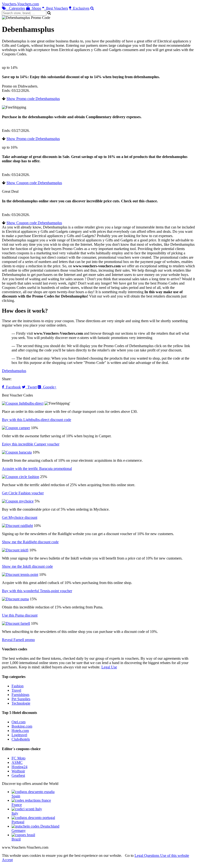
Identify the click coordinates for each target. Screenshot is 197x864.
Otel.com (18, 722)
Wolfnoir (18, 771)
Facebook (12, 387)
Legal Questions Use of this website (162, 855)
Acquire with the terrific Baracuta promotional (37, 469)
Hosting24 (19, 767)
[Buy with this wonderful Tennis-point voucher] (20, 574)
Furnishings (20, 695)
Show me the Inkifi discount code (27, 566)
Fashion (18, 686)
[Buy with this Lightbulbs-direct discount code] (22, 403)
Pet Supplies (21, 699)
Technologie (21, 703)
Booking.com (22, 726)
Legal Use (109, 667)
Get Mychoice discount (19, 517)
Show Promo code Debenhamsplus (33, 99)
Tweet (31, 387)
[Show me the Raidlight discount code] (17, 526)
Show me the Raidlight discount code (30, 542)
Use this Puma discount (19, 615)
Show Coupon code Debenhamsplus (34, 183)
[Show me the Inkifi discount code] (15, 550)
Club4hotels (21, 739)
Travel (16, 690)
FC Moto (18, 758)
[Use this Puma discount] (15, 599)
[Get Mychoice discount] (18, 501)
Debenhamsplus (14, 371)
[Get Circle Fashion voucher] (20, 477)
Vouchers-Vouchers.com (20, 4)
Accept (7, 860)
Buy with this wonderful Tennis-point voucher (37, 591)
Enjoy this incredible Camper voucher (30, 444)
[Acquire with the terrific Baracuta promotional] (17, 452)
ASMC (17, 762)
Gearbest (18, 775)
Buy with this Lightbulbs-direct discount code (36, 420)
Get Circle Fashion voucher (23, 493)
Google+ (48, 387)
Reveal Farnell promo (18, 640)
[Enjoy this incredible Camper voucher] (16, 428)
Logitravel (19, 735)
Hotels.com (20, 731)
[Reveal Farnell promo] (16, 623)
